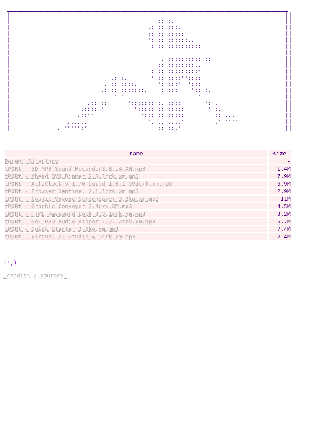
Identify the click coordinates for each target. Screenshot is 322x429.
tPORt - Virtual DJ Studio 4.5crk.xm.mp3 (70, 236)
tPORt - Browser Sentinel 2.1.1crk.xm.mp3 (72, 191)
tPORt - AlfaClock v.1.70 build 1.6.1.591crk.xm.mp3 (88, 184)
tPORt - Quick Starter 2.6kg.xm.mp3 (62, 229)
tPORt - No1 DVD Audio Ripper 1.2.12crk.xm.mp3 (80, 221)
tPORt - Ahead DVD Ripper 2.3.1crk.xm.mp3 (72, 176)
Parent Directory (31, 161)
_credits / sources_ (35, 275)
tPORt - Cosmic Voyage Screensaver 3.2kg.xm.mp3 (82, 199)
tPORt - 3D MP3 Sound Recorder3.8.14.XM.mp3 (75, 168)
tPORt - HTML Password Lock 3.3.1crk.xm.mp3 (75, 214)
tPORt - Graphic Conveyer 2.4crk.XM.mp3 (68, 206)
